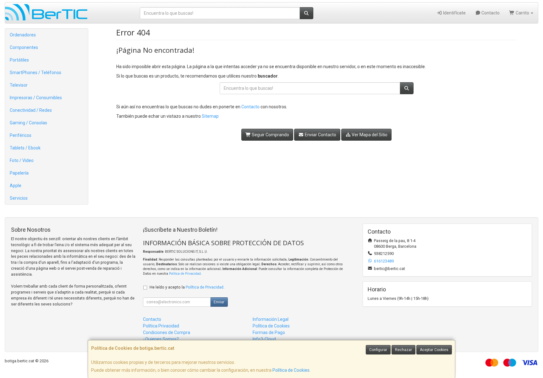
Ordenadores (23, 34)
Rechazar (403, 350)
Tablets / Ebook (25, 147)
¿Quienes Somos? (161, 339)
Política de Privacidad (185, 273)
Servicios (19, 198)
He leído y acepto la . (187, 287)
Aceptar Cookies (434, 350)
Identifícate (454, 12)
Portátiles (19, 59)
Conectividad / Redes (31, 110)
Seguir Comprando (270, 134)
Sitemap (210, 116)
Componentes (24, 47)
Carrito (522, 12)
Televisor (19, 85)
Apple (15, 185)
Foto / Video (22, 160)
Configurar (378, 350)
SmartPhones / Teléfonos (35, 72)
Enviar (219, 302)
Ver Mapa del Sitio (369, 134)
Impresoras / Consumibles (36, 97)
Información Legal (270, 319)
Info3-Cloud (264, 339)
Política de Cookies (291, 370)
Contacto (490, 12)
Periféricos (20, 135)
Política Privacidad (161, 325)
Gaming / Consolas (28, 122)
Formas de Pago (269, 332)
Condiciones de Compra (166, 332)
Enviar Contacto (320, 134)
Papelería (19, 173)
